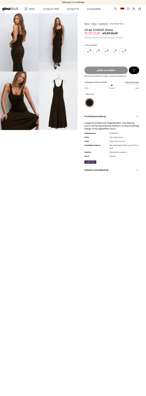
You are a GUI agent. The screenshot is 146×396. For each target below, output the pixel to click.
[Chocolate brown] (90, 103)
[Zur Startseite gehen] (10, 9)
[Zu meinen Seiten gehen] (133, 8)
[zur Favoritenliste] (128, 8)
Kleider (94, 24)
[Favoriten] (134, 70)
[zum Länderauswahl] (122, 8)
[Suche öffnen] (115, 8)
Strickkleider (103, 24)
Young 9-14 (73, 9)
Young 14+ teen (51, 9)
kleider (86, 24)
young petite (94, 9)
